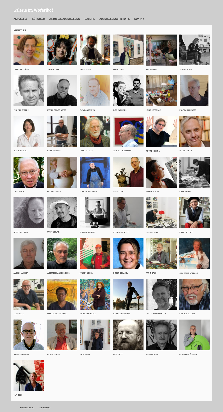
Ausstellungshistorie (114, 19)
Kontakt (140, 19)
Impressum (44, 408)
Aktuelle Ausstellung (64, 19)
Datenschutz (27, 408)
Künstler (38, 19)
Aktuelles (20, 19)
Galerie (89, 19)
